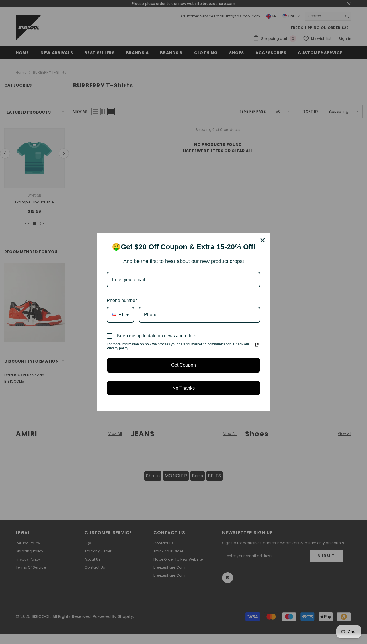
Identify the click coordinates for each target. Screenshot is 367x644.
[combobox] (120, 314)
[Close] (263, 240)
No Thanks (183, 388)
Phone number (122, 300)
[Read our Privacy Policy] (256, 344)
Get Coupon (183, 365)
